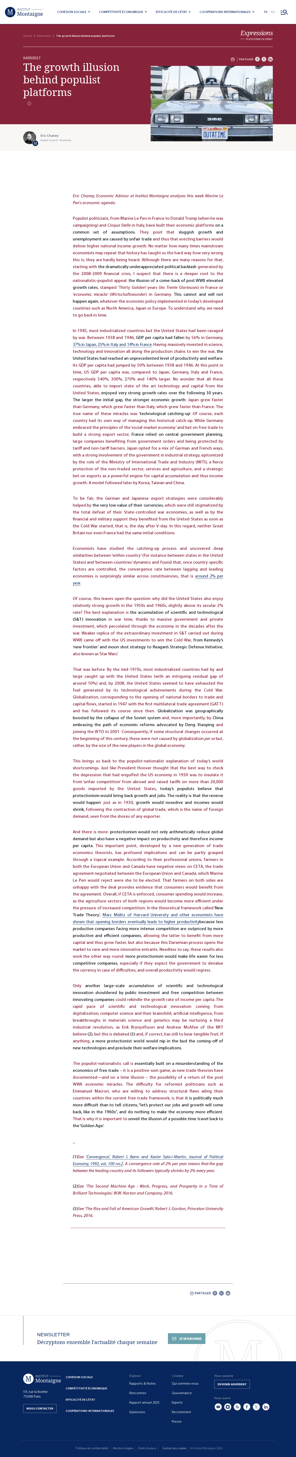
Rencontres (137, 1393)
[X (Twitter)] (256, 1407)
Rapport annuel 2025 (144, 1403)
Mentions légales (123, 1448)
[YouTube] (218, 1407)
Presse (177, 1422)
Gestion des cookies (175, 1448)
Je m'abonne (190, 1339)
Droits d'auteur (147, 1448)
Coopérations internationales (90, 1411)
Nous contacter (39, 1408)
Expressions (44, 35)
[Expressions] (256, 35)
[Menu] (284, 12)
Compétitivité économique (86, 1388)
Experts (177, 1403)
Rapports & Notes (142, 1383)
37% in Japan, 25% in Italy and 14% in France (112, 344)
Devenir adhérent (232, 1384)
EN (273, 12)
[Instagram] (228, 1407)
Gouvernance (182, 1393)
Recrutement (181, 1412)
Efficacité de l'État (80, 1399)
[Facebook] (257, 59)
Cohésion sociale (79, 1377)
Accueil (27, 35)
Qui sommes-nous (185, 1383)
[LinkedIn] (270, 59)
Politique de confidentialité (92, 1448)
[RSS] (237, 1407)
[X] (264, 59)
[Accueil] (24, 12)
